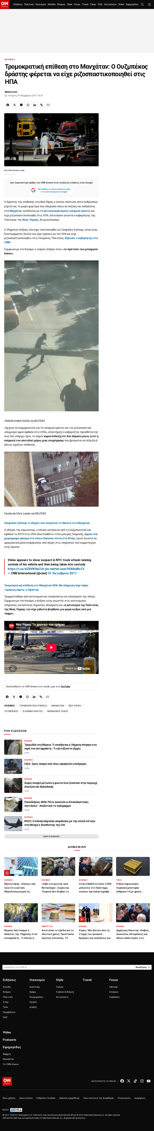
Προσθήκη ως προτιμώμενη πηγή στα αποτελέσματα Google (54, 190)
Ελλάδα (51, 4)
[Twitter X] (129, 1081)
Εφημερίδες (132, 4)
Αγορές (33, 1002)
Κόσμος (61, 4)
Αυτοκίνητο (110, 4)
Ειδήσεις (17, 4)
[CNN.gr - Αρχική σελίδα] (7, 1081)
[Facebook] (122, 1081)
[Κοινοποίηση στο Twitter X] (15, 105)
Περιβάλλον (9, 1012)
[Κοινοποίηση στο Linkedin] (35, 105)
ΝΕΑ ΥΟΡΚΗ (74, 705)
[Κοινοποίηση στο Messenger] (21, 105)
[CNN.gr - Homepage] (4, 4)
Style (69, 4)
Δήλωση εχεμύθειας (69, 1098)
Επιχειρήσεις (36, 997)
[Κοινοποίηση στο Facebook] (8, 105)
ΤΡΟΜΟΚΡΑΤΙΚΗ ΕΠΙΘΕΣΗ (33, 705)
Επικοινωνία (124, 1098)
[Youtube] (148, 1081)
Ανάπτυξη (34, 987)
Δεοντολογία (26, 1098)
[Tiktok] (135, 1081)
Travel (85, 4)
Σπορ (93, 4)
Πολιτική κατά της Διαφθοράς (98, 1098)
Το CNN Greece (11, 1064)
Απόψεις (114, 992)
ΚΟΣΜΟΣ (10, 59)
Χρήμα (32, 992)
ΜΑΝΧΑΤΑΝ (57, 705)
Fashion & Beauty (65, 992)
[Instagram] (142, 1081)
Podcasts (9, 1040)
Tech (99, 4)
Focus (77, 4)
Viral (5, 1017)
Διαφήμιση (139, 1098)
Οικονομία (40, 4)
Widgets (7, 1054)
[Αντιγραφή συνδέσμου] (41, 105)
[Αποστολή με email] (48, 105)
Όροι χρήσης (9, 1098)
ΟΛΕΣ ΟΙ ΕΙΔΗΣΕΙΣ (51, 836)
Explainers (114, 997)
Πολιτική (29, 4)
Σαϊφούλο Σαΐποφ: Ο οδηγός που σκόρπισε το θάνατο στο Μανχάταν (47, 523)
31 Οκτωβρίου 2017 (62, 573)
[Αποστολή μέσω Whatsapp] (28, 105)
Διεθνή (33, 1007)
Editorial (113, 987)
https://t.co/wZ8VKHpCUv (26, 569)
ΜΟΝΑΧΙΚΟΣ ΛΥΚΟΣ (57, 711)
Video (121, 4)
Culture (59, 987)
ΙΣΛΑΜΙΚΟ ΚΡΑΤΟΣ (33, 711)
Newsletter (8, 1059)
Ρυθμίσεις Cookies (46, 1098)
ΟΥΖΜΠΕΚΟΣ (11, 711)
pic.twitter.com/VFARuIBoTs (64, 569)
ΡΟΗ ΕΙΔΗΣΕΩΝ (15, 730)
